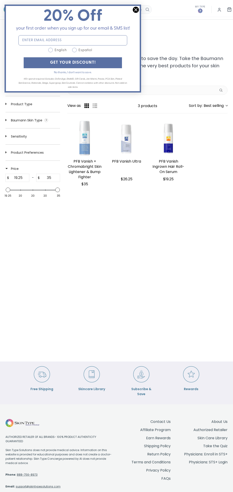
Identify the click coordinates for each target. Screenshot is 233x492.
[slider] (8, 190)
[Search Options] (223, 90)
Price (14, 168)
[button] (208, 105)
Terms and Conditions (151, 462)
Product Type (21, 104)
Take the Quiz (215, 446)
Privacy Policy (158, 470)
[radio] (86, 105)
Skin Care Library (213, 438)
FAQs (166, 478)
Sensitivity (18, 136)
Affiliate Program (155, 429)
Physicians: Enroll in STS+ (206, 454)
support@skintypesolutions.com (38, 486)
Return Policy (159, 454)
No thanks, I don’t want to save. (73, 72)
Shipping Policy (157, 446)
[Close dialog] (135, 9)
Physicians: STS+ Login (208, 462)
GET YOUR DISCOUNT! (73, 63)
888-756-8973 (27, 475)
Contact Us (160, 421)
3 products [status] (147, 105)
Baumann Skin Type (26, 120)
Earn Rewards (158, 438)
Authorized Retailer (210, 429)
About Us (219, 421)
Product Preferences (27, 152)
